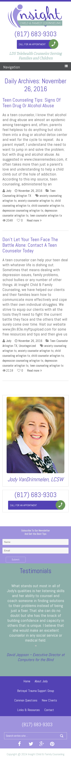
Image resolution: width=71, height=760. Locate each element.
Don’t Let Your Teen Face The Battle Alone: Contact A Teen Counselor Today (30, 245)
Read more (33, 220)
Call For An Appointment (32, 44)
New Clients (49, 700)
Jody (8, 191)
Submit (16, 559)
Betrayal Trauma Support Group (35, 691)
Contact (49, 710)
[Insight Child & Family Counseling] (35, 15)
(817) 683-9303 (36, 33)
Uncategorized (27, 346)
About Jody (41, 681)
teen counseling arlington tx (46, 365)
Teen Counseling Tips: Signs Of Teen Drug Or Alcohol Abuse (31, 103)
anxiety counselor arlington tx (35, 200)
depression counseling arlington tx (22, 210)
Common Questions (25, 700)
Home (26, 681)
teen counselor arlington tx (46, 215)
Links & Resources (28, 710)
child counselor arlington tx (47, 205)
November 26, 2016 (30, 191)
